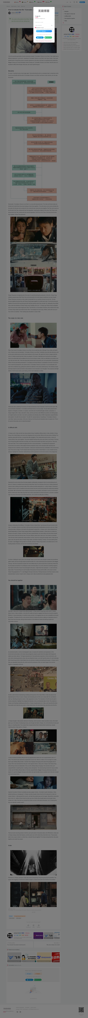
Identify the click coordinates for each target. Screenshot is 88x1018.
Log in (44, 31)
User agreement (41, 41)
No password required (49, 29)
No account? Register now (40, 18)
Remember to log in (40, 27)
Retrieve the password (40, 29)
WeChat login (49, 37)
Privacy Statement (48, 41)
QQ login (40, 37)
